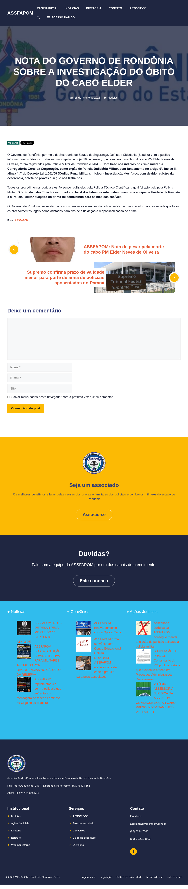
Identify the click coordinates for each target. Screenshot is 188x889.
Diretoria (93, 8)
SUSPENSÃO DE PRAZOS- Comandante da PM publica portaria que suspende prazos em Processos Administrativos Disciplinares (158, 665)
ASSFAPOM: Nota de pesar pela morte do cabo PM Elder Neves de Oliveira (124, 249)
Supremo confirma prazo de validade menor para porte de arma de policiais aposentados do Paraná (64, 277)
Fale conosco (94, 580)
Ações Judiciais (20, 823)
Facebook (136, 816)
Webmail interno (20, 844)
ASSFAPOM (20, 12)
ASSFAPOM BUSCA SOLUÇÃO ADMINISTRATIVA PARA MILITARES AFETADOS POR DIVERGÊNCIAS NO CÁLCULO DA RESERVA (39, 660)
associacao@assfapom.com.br (148, 823)
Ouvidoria (78, 844)
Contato (115, 8)
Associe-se (138, 8)
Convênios (79, 830)
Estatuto (16, 837)
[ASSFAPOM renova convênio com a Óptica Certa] (83, 629)
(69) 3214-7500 (139, 831)
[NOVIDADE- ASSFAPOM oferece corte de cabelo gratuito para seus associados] (83, 664)
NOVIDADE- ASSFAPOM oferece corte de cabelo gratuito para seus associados (96, 667)
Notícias (72, 8)
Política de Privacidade (129, 877)
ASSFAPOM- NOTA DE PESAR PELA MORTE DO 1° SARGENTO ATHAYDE (39, 632)
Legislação (106, 877)
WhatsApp (13, 143)
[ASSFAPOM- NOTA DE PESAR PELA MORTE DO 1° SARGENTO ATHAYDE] (24, 629)
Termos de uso (154, 877)
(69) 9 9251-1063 (140, 838)
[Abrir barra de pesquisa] (38, 17)
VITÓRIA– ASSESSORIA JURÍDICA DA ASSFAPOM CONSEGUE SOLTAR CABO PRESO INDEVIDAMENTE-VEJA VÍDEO (156, 698)
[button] (60, 17)
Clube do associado (84, 837)
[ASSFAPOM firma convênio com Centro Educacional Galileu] (83, 645)
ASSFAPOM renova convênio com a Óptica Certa (107, 627)
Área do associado (83, 823)
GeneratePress (50, 877)
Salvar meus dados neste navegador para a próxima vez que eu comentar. (62, 397)
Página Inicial (47, 8)
